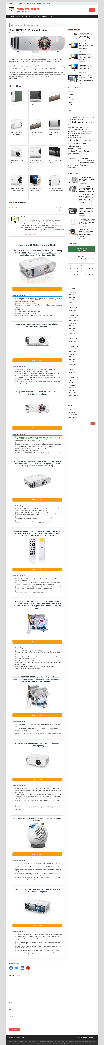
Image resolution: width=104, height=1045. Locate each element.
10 (70, 268)
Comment (12, 982)
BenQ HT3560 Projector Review (55, 105)
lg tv (80, 137)
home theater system (86, 133)
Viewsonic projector (87, 163)
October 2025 (73, 318)
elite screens (70, 129)
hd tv (83, 131)
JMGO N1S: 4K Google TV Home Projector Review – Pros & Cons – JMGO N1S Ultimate (86, 211)
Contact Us (28, 3)
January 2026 (72, 310)
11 (74, 268)
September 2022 (73, 395)
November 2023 (73, 377)
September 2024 (73, 351)
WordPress (86, 1037)
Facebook (39, 3)
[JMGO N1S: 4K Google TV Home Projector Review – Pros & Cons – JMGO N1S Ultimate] (73, 208)
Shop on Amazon (37, 289)
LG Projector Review (73, 137)
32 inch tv (86, 117)
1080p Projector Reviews (80, 122)
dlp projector (86, 127)
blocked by (83, 249)
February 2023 (73, 390)
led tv (86, 135)
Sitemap (33, 3)
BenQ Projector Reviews (20, 202)
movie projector (88, 140)
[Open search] (94, 16)
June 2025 (72, 328)
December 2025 (73, 312)
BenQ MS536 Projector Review (17, 161)
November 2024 (73, 346)
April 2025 (72, 333)
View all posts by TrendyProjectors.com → (30, 234)
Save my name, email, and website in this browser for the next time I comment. (33, 1025)
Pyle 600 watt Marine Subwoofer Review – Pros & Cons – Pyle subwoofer (86, 179)
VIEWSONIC (45, 16)
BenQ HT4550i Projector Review (55, 161)
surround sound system (79, 160)
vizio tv (69, 165)
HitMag (92, 1037)
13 (81, 268)
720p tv (81, 119)
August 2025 (72, 323)
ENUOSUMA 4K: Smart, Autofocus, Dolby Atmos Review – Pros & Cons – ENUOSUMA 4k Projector (86, 78)
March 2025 (72, 336)
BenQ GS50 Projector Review (16, 105)
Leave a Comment (23, 32)
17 (70, 271)
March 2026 (72, 305)
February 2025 (73, 338)
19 (77, 271)
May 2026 (71, 299)
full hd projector (71, 131)
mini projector (75, 140)
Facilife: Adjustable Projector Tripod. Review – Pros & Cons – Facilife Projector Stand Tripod (86, 35)
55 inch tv (92, 117)
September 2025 (73, 320)
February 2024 (73, 369)
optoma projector (74, 146)
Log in (70, 409)
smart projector (74, 158)
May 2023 (71, 382)
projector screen (75, 154)
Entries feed (72, 412)
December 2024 (73, 343)
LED (51, 16)
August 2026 (72, 292)
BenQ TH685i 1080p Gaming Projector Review (36, 161)
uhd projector (90, 160)
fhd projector (86, 129)
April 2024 (72, 364)
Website (11, 1016)
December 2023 (73, 374)
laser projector (73, 135)
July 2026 (71, 294)
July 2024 (71, 356)
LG (23, 16)
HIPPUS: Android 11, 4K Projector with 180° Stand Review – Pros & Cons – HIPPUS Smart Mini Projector (86, 233)
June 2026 (72, 297)
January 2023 (72, 393)
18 (74, 271)
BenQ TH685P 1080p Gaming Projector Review (17, 133)
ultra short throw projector (73, 162)
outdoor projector (74, 148)
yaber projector (72, 167)
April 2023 (72, 385)
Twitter (43, 3)
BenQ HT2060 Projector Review (55, 133)
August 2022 (72, 398)
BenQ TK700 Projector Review (36, 105)
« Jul (81, 282)
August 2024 (72, 354)
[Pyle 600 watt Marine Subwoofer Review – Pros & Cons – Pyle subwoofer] (73, 177)
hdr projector (78, 131)
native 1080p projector (78, 143)
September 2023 (73, 380)
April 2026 (72, 302)
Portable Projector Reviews (79, 151)
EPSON (18, 16)
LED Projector (81, 135)
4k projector (73, 117)
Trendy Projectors (27, 9)
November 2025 (73, 315)
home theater (88, 131)
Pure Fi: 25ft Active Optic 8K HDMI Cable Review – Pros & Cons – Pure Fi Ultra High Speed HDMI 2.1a (87, 221)
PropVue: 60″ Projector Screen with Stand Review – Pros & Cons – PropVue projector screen (86, 46)
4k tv (80, 117)
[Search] (93, 423)
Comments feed (73, 414)
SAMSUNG (36, 16)
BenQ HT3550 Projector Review (36, 133)
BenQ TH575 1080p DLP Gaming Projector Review (17, 189)
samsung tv (85, 154)
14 (85, 268)
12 (77, 268)
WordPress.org (73, 417)
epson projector (78, 129)
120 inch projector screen (73, 119)
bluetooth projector (76, 127)
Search (91, 10)
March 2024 (72, 367)
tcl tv (86, 160)
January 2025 (72, 341)
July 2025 (71, 325)
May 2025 (71, 330)
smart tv (84, 158)
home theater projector (74, 133)
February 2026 (73, 307)
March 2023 (72, 387)
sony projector (71, 160)
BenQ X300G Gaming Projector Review (35, 189)
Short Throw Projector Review (75, 156)
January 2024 (72, 372)
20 (81, 271)
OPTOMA (28, 16)
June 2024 (72, 359)
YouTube (48, 3)
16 (92, 268)
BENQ (12, 16)
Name (11, 1002)
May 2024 (71, 361)
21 (85, 271)
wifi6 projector (75, 165)
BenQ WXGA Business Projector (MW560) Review (56, 189)
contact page (51, 229)
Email (11, 1009)
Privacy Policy (22, 3)
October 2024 (73, 349)
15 (89, 268)
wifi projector (83, 165)
